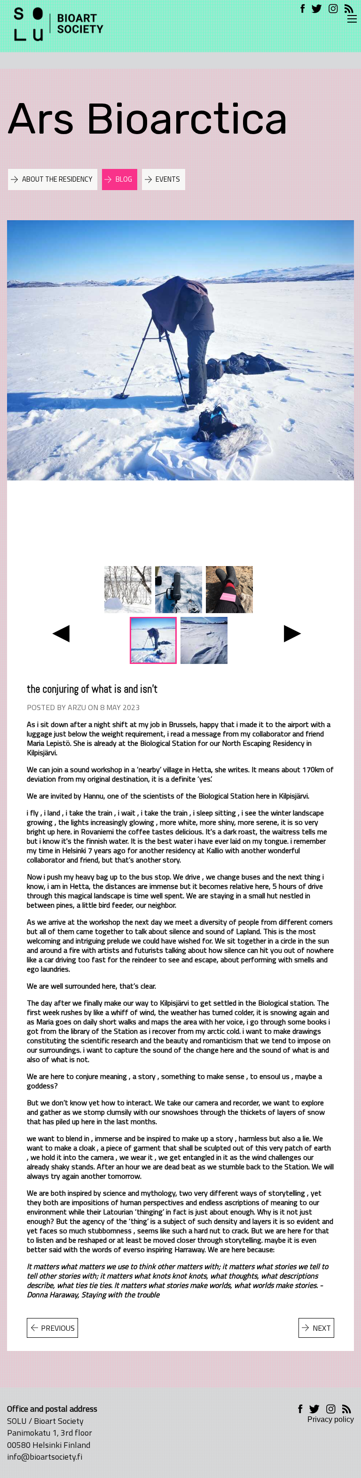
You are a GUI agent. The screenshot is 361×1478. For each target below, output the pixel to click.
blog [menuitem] (124, 179)
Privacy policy (330, 1419)
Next (322, 1328)
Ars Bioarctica (147, 118)
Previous (58, 1328)
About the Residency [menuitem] (57, 179)
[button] (61, 632)
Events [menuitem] (168, 179)
